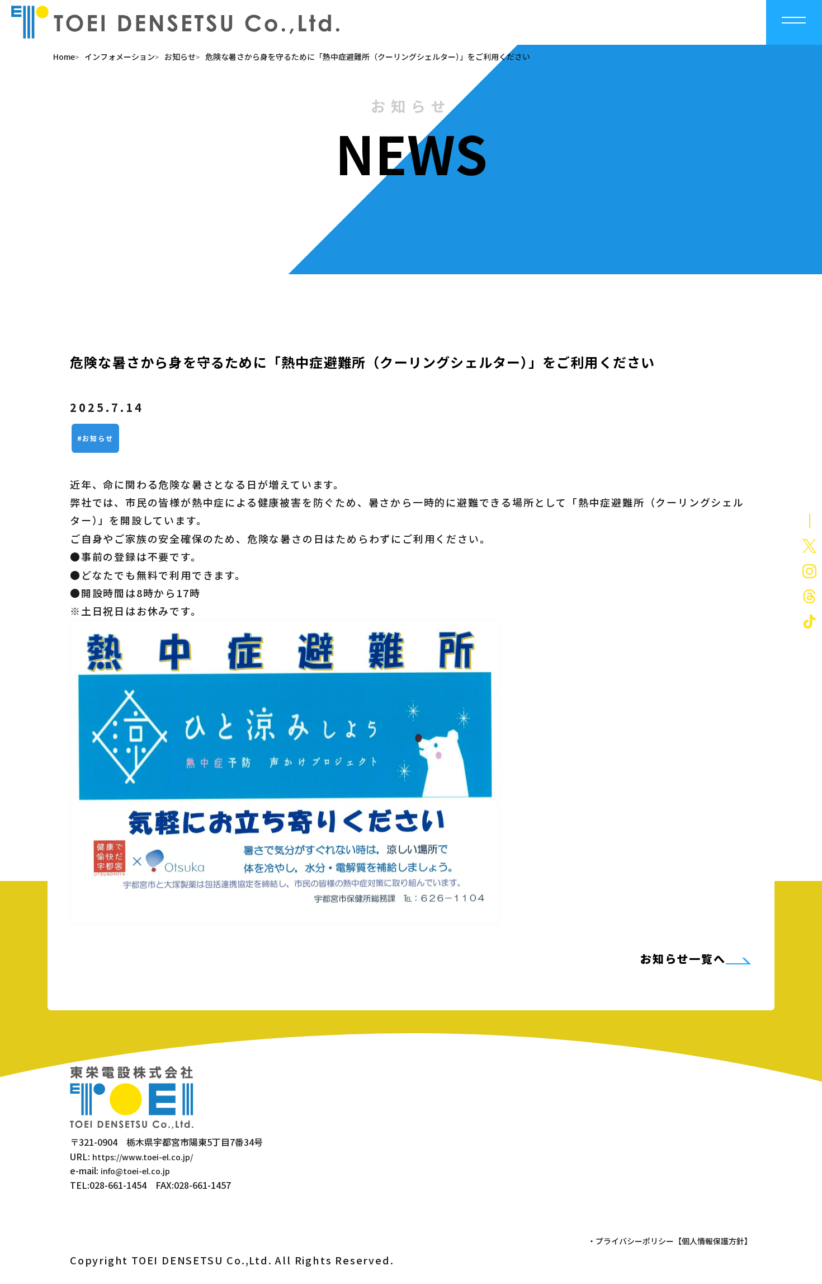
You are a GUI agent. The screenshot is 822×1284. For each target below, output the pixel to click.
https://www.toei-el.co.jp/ (142, 1157)
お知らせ (97, 438)
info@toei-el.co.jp (135, 1171)
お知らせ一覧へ (683, 959)
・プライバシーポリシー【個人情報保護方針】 (670, 1240)
